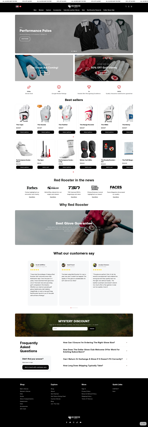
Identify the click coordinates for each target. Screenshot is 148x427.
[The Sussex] (45, 113)
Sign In (84, 389)
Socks (22, 396)
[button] (126, 6)
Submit (92, 328)
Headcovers (24, 401)
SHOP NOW (25, 39)
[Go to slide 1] (73, 136)
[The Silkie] (109, 113)
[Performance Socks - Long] (67, 149)
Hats (21, 404)
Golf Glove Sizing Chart (58, 396)
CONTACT (116, 389)
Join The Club (55, 404)
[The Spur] (45, 149)
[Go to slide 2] (74, 136)
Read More (32, 197)
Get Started (55, 394)
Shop (52, 389)
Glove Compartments (27, 399)
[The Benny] (130, 113)
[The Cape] (24, 113)
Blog (52, 401)
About (53, 391)
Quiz (114, 391)
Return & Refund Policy (89, 394)
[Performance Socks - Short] (24, 149)
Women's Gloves (25, 391)
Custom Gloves (56, 399)
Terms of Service (87, 399)
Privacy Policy (86, 391)
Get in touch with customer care (35, 367)
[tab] (71, 51)
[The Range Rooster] (88, 113)
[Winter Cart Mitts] (88, 149)
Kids (21, 394)
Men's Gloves (24, 389)
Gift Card (23, 409)
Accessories (24, 406)
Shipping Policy (86, 396)
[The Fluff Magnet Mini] (130, 149)
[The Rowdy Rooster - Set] (109, 149)
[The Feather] (67, 113)
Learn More (44, 72)
